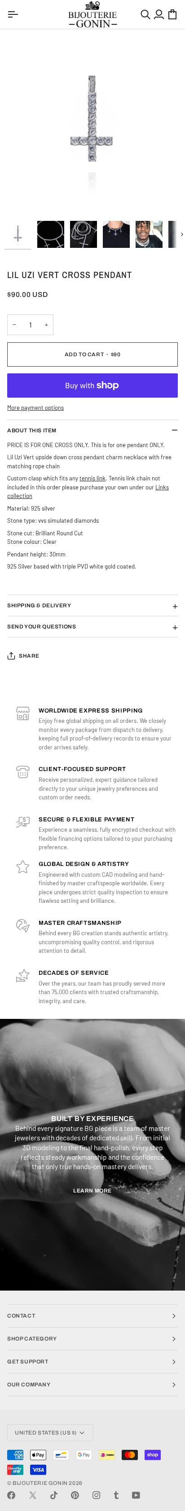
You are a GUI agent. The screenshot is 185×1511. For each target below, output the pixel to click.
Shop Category (32, 1339)
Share (29, 656)
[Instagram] (96, 1495)
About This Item (32, 430)
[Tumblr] (116, 1495)
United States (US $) (46, 1433)
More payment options (35, 407)
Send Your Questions (41, 626)
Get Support (27, 1362)
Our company (29, 1384)
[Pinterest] (75, 1495)
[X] (33, 1495)
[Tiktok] (53, 1495)
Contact (21, 1316)
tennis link (92, 478)
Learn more (92, 1191)
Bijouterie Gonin (40, 1483)
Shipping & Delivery (39, 605)
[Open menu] (14, 14)
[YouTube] (136, 1495)
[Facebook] (11, 1495)
